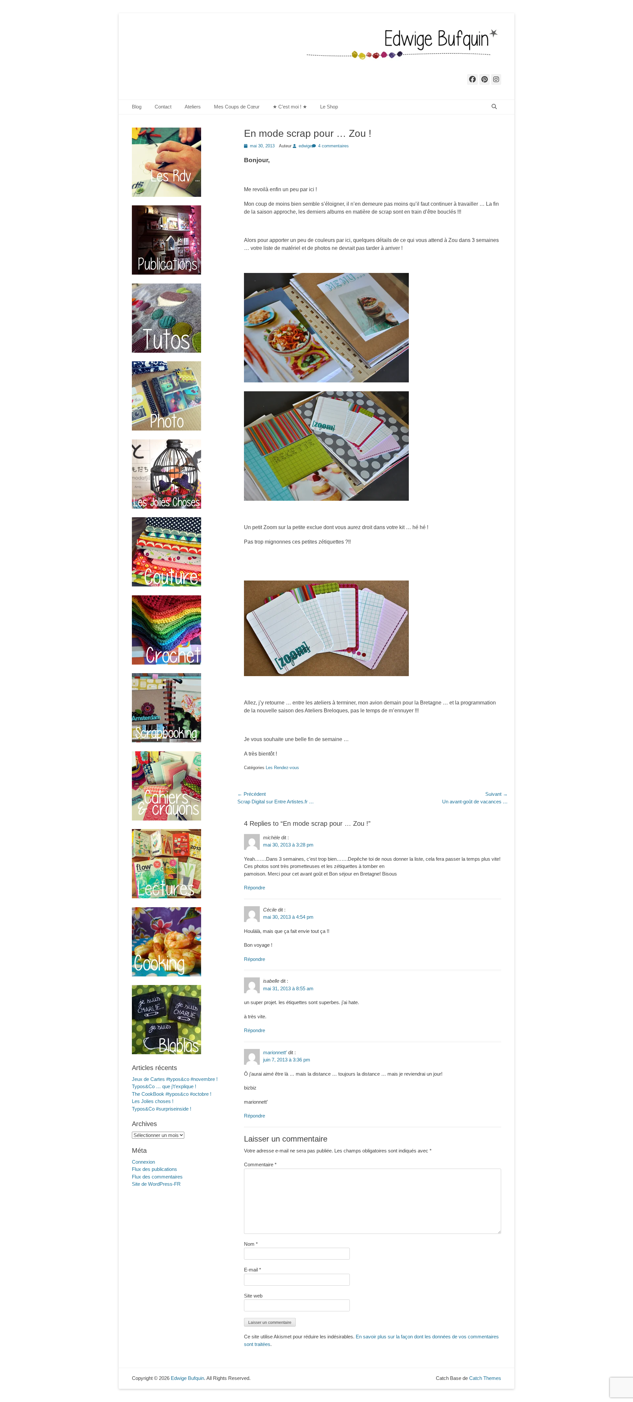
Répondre (254, 887)
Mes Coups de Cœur (236, 106)
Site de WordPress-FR (156, 1184)
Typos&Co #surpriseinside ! (161, 1109)
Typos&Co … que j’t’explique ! (164, 1086)
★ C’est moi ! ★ (290, 106)
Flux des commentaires (157, 1176)
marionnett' (275, 1052)
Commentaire (260, 1164)
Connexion (143, 1162)
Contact (163, 106)
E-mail (252, 1269)
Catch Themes (485, 1378)
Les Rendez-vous (282, 767)
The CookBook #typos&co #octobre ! (171, 1094)
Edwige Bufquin (187, 1378)
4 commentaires (333, 145)
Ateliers (193, 106)
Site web (253, 1295)
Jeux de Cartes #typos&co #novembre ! (175, 1079)
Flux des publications (154, 1169)
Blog (136, 106)
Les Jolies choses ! (152, 1101)
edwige (305, 145)
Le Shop (329, 106)
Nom (251, 1244)
